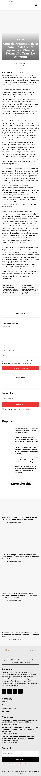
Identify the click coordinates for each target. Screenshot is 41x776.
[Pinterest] (20, 382)
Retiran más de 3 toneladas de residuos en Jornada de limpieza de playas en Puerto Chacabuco (10, 291)
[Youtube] (20, 691)
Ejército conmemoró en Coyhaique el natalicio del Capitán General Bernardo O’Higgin (26, 430)
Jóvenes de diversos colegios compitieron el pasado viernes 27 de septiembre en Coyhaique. (30, 291)
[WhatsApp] (25, 382)
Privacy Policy (24, 409)
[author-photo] (3, 522)
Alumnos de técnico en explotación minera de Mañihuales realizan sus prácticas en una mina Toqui (27, 460)
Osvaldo (22, 63)
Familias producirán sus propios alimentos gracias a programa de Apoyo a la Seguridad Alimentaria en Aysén (26, 450)
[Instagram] (9, 691)
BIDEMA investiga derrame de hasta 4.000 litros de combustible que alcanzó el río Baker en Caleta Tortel (26, 440)
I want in (19, 404)
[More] (30, 382)
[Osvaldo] (20, 305)
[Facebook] (11, 382)
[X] (16, 382)
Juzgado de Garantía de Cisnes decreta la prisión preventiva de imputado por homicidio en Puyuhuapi (26, 469)
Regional (5, 724)
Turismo (20, 40)
